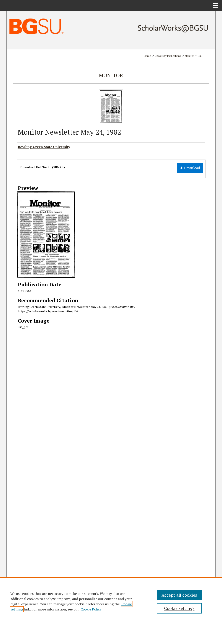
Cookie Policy (91, 609)
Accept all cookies (179, 595)
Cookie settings (179, 608)
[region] (111, 601)
